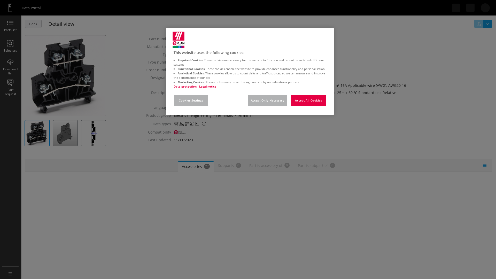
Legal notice (207, 86)
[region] (250, 71)
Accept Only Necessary (267, 100)
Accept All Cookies (308, 100)
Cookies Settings (191, 100)
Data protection (185, 86)
